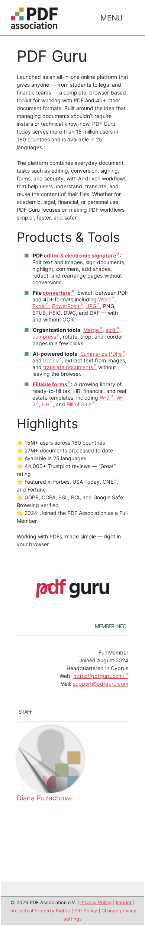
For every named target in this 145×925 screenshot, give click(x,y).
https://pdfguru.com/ (99, 676)
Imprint (124, 902)
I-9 (45, 404)
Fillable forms (50, 384)
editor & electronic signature (80, 255)
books (50, 360)
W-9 (105, 397)
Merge (91, 330)
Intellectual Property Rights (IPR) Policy (53, 910)
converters (57, 292)
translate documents (68, 367)
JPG (91, 306)
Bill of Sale (79, 404)
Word (104, 299)
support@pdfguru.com (100, 684)
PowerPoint (66, 306)
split (111, 330)
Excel (38, 306)
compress (44, 336)
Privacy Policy (96, 902)
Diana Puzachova (44, 798)
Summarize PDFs (101, 354)
